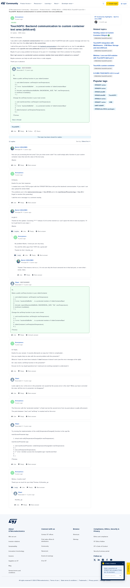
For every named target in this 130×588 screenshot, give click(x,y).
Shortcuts (76, 534)
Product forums (45, 9)
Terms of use (54, 580)
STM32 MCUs (56, 9)
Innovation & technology (16, 551)
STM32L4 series (100, 98)
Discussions (34, 9)
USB (110, 102)
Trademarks (83, 580)
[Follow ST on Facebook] (107, 560)
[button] (112, 4)
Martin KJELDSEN (21, 147)
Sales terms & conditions (69, 580)
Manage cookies (105, 580)
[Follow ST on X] (95, 560)
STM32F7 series (100, 102)
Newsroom (44, 551)
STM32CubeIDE (100, 95)
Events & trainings (47, 556)
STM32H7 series (100, 85)
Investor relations (14, 541)
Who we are (12, 536)
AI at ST (44, 561)
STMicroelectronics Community (19, 9)
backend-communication (48, 46)
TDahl (19, 68)
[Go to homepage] (21, 523)
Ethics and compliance (101, 536)
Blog (10, 565)
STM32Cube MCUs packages (104, 109)
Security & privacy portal (101, 551)
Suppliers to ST (13, 561)
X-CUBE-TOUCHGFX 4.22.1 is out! (106, 73)
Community (45, 546)
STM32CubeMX (100, 92)
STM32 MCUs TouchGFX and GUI (73, 9)
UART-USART (99, 105)
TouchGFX (15, 127)
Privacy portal (93, 580)
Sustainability (13, 546)
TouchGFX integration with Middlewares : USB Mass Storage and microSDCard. (106, 45)
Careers (11, 556)
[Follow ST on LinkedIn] (99, 560)
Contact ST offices (47, 534)
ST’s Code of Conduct (101, 546)
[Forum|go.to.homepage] (9, 4)
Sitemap (75, 539)
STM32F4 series (100, 88)
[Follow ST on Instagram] (103, 560)
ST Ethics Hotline (99, 541)
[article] (49, 156)
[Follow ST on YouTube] (111, 560)
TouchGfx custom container (104, 65)
